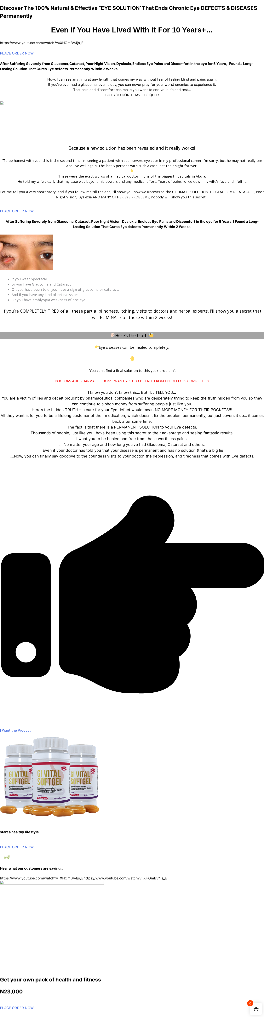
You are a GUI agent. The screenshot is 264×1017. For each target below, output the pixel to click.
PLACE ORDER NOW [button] (17, 53)
